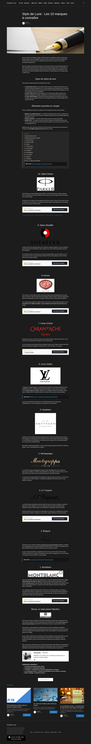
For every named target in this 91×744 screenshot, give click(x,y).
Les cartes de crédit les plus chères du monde (45, 704)
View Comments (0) (45, 679)
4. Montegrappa (29, 152)
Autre (23, 9)
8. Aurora (27, 144)
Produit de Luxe (11, 3)
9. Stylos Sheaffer (29, 142)
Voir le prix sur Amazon (59, 209)
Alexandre (27, 22)
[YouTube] (34, 660)
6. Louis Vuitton (29, 148)
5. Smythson (28, 150)
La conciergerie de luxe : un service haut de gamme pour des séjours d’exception (45, 671)
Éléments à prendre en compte (32, 138)
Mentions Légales (53, 732)
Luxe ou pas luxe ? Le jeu (38, 732)
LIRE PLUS (26, 715)
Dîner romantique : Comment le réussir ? (35, 672)
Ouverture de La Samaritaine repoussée (35, 668)
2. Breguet (27, 156)
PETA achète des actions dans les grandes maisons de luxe (17, 706)
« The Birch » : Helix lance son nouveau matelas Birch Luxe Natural (42, 669)
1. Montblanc (28, 158)
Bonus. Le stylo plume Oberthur (32, 160)
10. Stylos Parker (29, 140)
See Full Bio (51, 657)
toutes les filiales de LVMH (32, 390)
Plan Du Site (47, 732)
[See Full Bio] (55, 657)
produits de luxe (30, 583)
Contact (59, 732)
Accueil (31, 732)
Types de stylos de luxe (30, 135)
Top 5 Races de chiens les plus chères (34, 666)
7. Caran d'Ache (29, 146)
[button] (83, 3)
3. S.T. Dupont (28, 154)
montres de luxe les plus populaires (49, 544)
